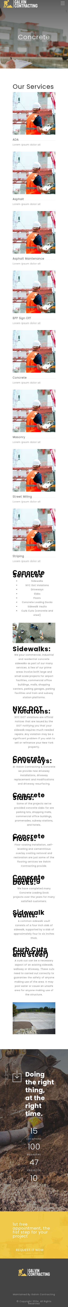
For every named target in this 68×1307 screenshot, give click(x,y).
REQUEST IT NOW (30, 1250)
